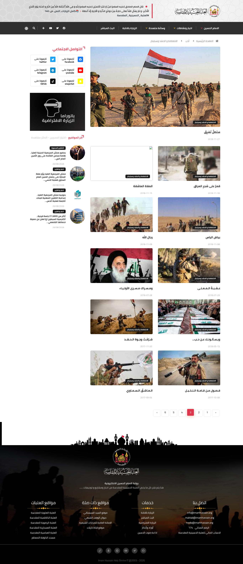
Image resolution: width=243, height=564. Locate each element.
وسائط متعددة (156, 28)
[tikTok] (100, 550)
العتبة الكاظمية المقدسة (43, 517)
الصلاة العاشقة (143, 186)
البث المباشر (108, 28)
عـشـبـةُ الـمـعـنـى (208, 288)
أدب (187, 41)
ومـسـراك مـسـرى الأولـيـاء (136, 288)
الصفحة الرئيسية (204, 41)
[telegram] (117, 550)
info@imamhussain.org (199, 512)
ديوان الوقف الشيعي (95, 517)
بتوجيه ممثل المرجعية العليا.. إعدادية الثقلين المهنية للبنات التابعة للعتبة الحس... (51, 198)
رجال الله (147, 237)
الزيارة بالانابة (129, 28)
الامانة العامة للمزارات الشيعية (95, 522)
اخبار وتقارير (59, 169)
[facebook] (64, 28)
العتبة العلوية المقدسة (43, 512)
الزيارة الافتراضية (147, 522)
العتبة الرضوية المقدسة (43, 522)
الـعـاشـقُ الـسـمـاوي (139, 390)
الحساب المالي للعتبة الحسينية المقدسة (199, 532)
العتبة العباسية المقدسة (43, 532)
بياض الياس (213, 237)
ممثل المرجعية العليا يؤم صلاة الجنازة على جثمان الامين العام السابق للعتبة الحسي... (51, 177)
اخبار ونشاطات (184, 28)
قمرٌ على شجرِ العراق (207, 186)
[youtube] (50, 28)
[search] (33, 28)
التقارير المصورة (57, 148)
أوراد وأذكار (147, 527)
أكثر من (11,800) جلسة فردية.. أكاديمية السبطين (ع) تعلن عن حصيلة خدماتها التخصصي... (48, 219)
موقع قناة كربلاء (95, 527)
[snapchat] (108, 550)
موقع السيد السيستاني (95, 512)
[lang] (26, 28)
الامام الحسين (211, 28)
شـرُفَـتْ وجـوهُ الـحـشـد (138, 339)
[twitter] (57, 28)
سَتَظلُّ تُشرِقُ (212, 132)
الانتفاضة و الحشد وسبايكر (164, 41)
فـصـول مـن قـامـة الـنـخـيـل (202, 390)
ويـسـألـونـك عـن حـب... (206, 339)
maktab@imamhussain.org (199, 517)
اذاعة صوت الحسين (147, 532)
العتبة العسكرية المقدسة (43, 527)
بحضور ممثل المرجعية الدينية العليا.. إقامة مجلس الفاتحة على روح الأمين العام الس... (48, 156)
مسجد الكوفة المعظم (43, 537)
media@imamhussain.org (199, 522)
